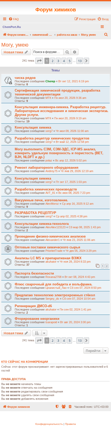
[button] (39, 61)
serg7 (49, 130)
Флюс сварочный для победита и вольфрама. (53, 284)
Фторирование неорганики (37, 319)
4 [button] (64, 60)
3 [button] (58, 60)
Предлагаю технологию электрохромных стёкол (55, 295)
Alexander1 (52, 239)
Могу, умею (14, 45)
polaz (48, 160)
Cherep (50, 81)
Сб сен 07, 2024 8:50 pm (85, 287)
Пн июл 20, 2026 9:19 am (70, 118)
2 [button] (52, 60)
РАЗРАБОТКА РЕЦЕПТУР (35, 213)
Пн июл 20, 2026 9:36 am (70, 97)
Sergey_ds (52, 298)
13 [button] (80, 60)
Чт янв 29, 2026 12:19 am (77, 171)
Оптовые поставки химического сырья (47, 247)
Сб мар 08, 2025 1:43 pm (85, 227)
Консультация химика (33, 127)
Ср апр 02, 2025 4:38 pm (71, 216)
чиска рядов (25, 78)
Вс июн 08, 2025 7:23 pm (74, 192)
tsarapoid (51, 322)
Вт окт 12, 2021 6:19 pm (73, 81)
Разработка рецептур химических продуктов (52, 138)
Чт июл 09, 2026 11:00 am (72, 130)
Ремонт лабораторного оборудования (46, 167)
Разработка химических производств (46, 189)
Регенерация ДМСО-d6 (33, 306)
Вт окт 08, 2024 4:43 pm (80, 276)
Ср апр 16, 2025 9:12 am (77, 203)
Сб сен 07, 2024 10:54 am (78, 298)
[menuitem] (14, 19)
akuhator (51, 261)
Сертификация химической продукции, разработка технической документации (57, 92)
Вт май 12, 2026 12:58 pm (72, 141)
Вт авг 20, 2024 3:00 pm (75, 322)
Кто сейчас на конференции (24, 361)
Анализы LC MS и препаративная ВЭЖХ (48, 258)
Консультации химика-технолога (42, 224)
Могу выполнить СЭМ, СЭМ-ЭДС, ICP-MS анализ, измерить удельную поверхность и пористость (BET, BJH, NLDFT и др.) (59, 153)
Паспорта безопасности (34, 273)
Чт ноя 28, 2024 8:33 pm (75, 261)
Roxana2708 (53, 276)
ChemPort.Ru (12, 26)
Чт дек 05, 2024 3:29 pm (81, 250)
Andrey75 (51, 171)
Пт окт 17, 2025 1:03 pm (71, 181)
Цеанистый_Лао (56, 287)
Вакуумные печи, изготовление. (41, 200)
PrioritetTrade (53, 250)
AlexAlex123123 (55, 227)
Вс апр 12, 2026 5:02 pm (70, 160)
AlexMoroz (52, 203)
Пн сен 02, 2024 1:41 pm (75, 309)
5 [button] (69, 60)
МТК (48, 97)
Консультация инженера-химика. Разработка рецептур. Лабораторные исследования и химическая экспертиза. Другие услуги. (61, 111)
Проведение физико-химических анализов (50, 236)
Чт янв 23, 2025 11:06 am (79, 239)
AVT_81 (50, 192)
